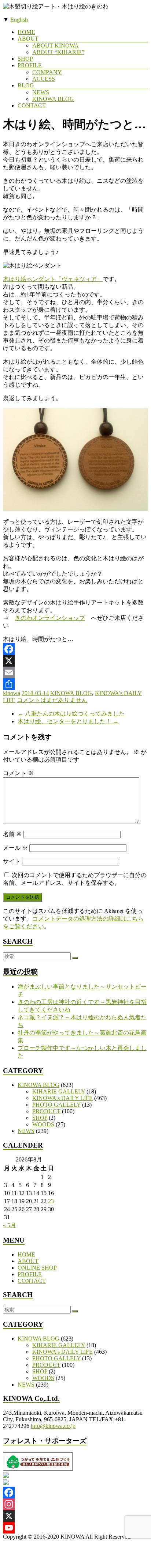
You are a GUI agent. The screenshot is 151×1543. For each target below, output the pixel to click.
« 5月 (9, 1225)
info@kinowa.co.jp (53, 1426)
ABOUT (28, 38)
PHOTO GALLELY (56, 1105)
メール (15, 848)
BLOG (26, 85)
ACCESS (43, 79)
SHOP (25, 59)
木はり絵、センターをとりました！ (68, 721)
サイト (12, 861)
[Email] (75, 672)
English (19, 19)
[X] (75, 661)
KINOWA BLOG (53, 99)
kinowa (11, 693)
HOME (26, 32)
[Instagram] (75, 1504)
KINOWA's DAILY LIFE (62, 1098)
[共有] (75, 684)
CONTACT (32, 105)
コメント (18, 773)
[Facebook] (75, 649)
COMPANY (47, 72)
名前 (12, 834)
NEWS (40, 92)
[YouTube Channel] (75, 1527)
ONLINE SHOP (37, 1268)
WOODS (43, 1124)
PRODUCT (46, 1111)
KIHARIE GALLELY (58, 1091)
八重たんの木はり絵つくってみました (71, 713)
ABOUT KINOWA (55, 45)
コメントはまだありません (52, 700)
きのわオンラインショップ (50, 618)
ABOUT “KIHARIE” (58, 52)
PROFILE (30, 65)
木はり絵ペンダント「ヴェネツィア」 (53, 279)
